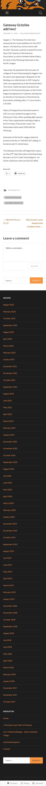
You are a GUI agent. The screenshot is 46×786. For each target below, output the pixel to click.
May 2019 (7, 571)
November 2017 (10, 695)
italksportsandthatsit (30, 33)
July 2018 (7, 640)
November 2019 (10, 530)
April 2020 (7, 496)
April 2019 (7, 578)
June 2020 (7, 482)
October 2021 (9, 380)
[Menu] (7, 12)
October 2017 (9, 701)
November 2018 (10, 612)
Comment (34, 266)
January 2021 (8, 435)
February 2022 (9, 352)
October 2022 (9, 318)
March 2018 (8, 667)
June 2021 (7, 400)
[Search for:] (23, 280)
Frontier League (13, 197)
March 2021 (8, 421)
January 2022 (8, 359)
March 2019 (8, 585)
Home (5, 718)
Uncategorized (14, 190)
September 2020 (10, 462)
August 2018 (8, 633)
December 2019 (10, 523)
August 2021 (8, 393)
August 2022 (8, 332)
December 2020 (10, 441)
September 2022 (10, 325)
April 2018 (7, 660)
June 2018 (7, 647)
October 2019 (9, 537)
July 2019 (7, 558)
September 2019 (10, 544)
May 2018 (7, 654)
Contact (6, 749)
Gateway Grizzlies (14, 203)
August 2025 (8, 304)
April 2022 (7, 339)
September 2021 (10, 387)
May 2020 (7, 489)
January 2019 (8, 599)
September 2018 (10, 626)
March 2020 (8, 503)
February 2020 (9, 510)
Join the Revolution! (11, 742)
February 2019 (9, 592)
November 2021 (10, 373)
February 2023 (9, 311)
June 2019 (7, 565)
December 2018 (10, 606)
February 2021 (9, 428)
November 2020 (10, 448)
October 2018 (9, 619)
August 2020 (8, 469)
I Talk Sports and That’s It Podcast (17, 725)
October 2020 (9, 455)
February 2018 (9, 674)
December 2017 (10, 688)
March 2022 (8, 346)
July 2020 (7, 476)
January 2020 (8, 517)
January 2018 (8, 681)
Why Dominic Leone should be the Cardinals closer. (34, 223)
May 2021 (7, 407)
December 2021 (10, 366)
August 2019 (8, 551)
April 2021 (7, 414)
